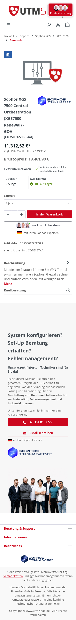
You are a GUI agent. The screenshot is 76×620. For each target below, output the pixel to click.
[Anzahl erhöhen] (22, 214)
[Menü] (8, 25)
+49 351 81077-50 (40, 422)
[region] (38, 71)
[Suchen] (48, 25)
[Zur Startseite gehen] (38, 11)
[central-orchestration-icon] (38, 71)
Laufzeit (9, 196)
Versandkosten (13, 576)
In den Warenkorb (49, 214)
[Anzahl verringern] (8, 214)
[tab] (37, 273)
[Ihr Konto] (58, 25)
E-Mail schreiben (40, 433)
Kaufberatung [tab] (15, 290)
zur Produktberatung (46, 225)
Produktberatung (60, 13)
